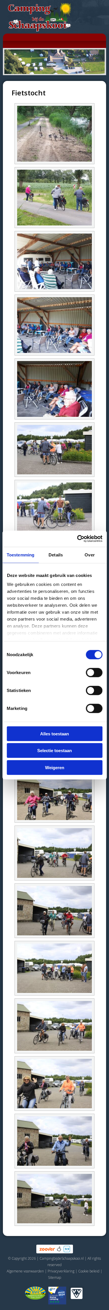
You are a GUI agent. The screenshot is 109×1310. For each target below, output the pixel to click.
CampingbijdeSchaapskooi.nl (62, 1258)
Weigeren (54, 767)
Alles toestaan (54, 733)
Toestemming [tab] (20, 554)
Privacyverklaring (61, 1271)
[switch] (94, 672)
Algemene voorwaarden (25, 1271)
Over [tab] (89, 554)
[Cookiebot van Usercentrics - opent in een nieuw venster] (77, 539)
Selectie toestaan (54, 750)
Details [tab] (56, 554)
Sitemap (54, 1277)
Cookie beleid (88, 1271)
